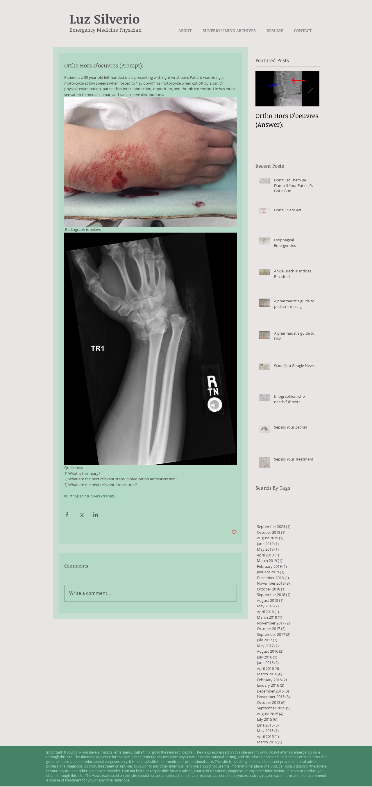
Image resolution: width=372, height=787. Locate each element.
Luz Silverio (104, 18)
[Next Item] (310, 88)
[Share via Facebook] (67, 514)
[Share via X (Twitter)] (81, 514)
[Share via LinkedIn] (95, 514)
